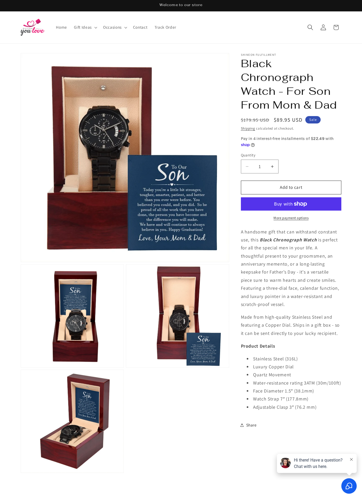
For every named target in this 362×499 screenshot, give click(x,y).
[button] (84, 27)
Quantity (248, 154)
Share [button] (251, 425)
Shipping (248, 128)
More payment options (290, 218)
